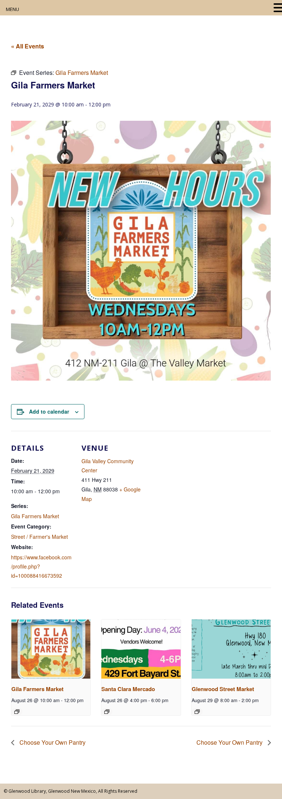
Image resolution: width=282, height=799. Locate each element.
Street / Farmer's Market (39, 536)
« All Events (27, 46)
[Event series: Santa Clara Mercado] (106, 711)
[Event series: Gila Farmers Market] (16, 711)
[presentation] (50, 649)
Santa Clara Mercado (128, 689)
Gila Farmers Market (35, 516)
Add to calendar (49, 411)
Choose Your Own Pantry (52, 742)
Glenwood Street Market (223, 689)
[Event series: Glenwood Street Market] (197, 711)
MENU (12, 9)
